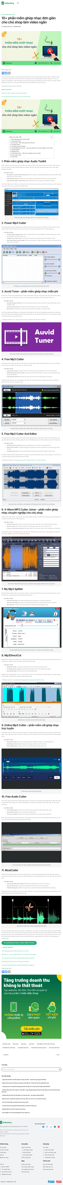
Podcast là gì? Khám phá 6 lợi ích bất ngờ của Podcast (15, 961)
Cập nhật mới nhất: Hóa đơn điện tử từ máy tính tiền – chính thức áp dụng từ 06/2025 (24, 1079)
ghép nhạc (23, 1044)
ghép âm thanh (6, 1044)
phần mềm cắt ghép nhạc (9, 1047)
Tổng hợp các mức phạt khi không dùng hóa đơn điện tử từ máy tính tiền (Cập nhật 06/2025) (26, 1086)
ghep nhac (31, 1044)
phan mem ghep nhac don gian (38, 1047)
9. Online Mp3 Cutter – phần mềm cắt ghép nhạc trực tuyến (25, 153)
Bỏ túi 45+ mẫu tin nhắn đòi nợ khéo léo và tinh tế (14, 93)
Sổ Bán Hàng (8, 86)
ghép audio (15, 1044)
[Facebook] (43, 1126)
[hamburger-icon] (18, 3)
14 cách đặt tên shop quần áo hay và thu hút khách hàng (16, 96)
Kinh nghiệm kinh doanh (8, 14)
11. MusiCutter (14, 156)
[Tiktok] (51, 1126)
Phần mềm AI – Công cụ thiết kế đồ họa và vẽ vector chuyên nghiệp (19, 954)
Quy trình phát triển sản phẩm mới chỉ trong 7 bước (15, 1102)
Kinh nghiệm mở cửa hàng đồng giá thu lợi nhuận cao (16, 1112)
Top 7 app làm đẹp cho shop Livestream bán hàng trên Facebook (29, 319)
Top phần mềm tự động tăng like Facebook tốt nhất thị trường (28, 680)
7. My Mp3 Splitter (15, 149)
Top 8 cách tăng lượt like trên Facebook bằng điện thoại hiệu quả (18, 965)
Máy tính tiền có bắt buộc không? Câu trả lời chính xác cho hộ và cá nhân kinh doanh (24, 1098)
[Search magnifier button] (60, 1069)
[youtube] (58, 1126)
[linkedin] (54, 1126)
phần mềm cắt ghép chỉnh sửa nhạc (46, 1044)
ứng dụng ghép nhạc (54, 1047)
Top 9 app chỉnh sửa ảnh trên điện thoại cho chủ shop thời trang (29, 460)
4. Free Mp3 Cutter (15, 144)
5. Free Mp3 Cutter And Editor (18, 146)
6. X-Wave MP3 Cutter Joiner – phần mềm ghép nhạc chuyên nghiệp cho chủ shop (31, 148)
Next (58, 1054)
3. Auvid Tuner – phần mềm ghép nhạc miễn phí (22, 142)
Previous (6, 1054)
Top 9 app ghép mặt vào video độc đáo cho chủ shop (15, 951)
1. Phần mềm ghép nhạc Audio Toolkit (20, 139)
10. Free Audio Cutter (15, 155)
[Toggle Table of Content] (51, 137)
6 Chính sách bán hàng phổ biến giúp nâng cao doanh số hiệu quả (19, 1105)
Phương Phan (17, 26)
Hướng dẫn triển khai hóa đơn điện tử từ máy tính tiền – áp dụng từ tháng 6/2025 (23, 1095)
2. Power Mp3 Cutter (15, 141)
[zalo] (47, 1126)
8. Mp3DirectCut (14, 151)
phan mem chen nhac (23, 1047)
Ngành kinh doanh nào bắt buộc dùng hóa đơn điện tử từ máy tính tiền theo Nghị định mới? (25, 1083)
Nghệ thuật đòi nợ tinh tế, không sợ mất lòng (13, 1109)
